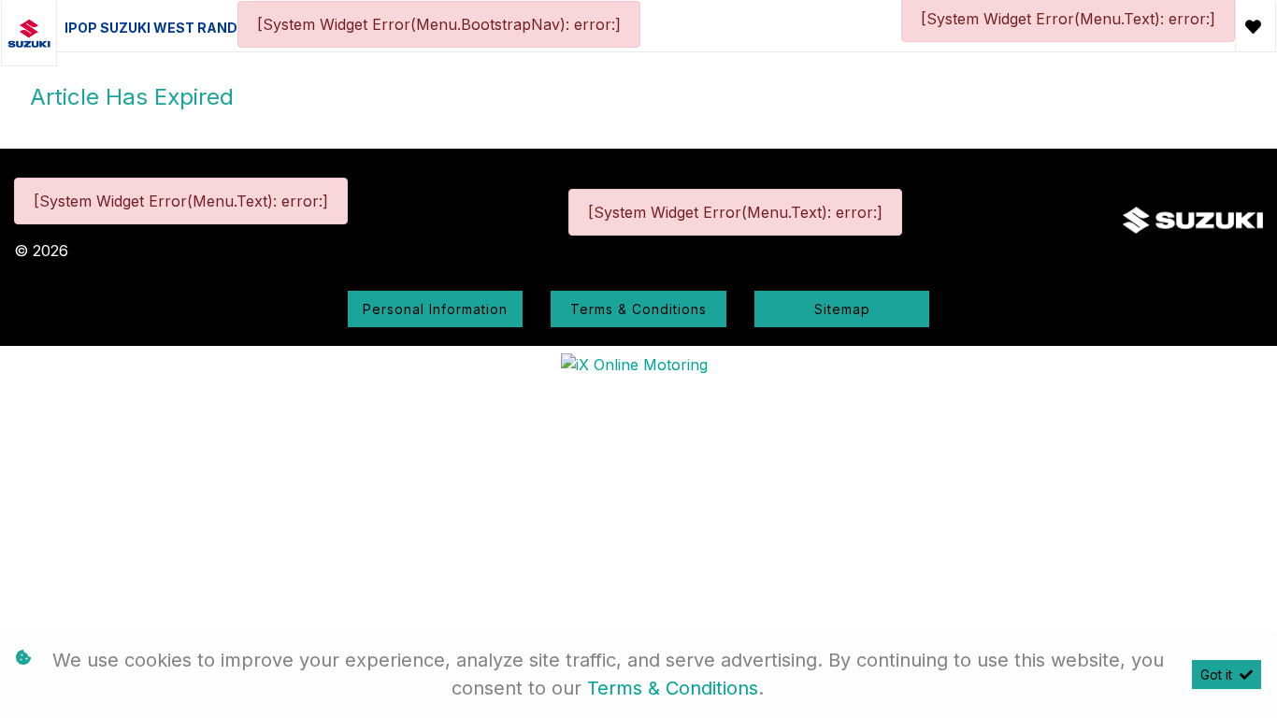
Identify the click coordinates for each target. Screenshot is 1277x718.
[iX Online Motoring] (639, 363)
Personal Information (435, 309)
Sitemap (842, 309)
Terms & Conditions (638, 309)
